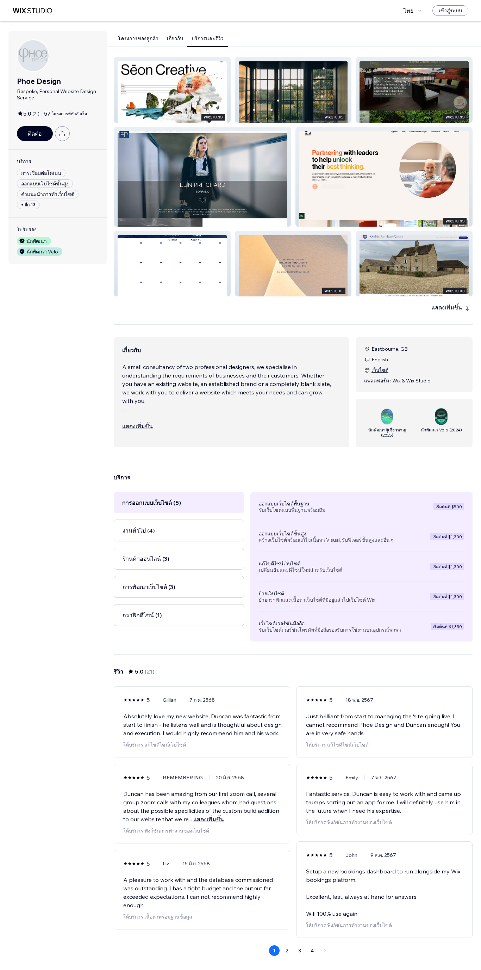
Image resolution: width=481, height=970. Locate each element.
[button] (172, 90)
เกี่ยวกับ (175, 38)
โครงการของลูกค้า (138, 38)
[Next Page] (325, 950)
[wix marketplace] (32, 11)
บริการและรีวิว (208, 38)
